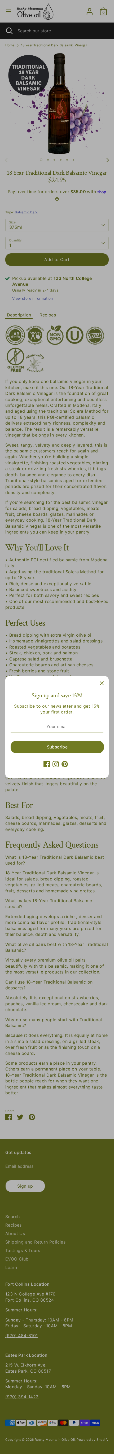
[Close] (102, 683)
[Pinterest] (65, 764)
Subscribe (57, 747)
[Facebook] (46, 764)
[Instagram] (55, 764)
